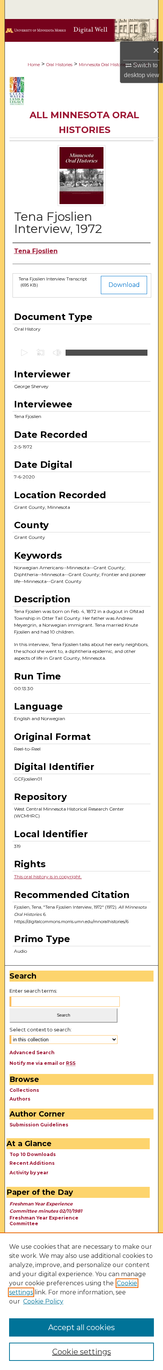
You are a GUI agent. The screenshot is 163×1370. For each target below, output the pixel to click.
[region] (81, 1301)
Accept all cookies (81, 1327)
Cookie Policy (43, 1301)
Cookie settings (81, 1351)
